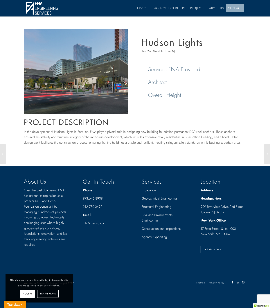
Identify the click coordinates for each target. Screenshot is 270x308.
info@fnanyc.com (94, 223)
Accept (27, 293)
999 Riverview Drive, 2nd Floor (222, 206)
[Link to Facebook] (232, 282)
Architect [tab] (158, 82)
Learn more (48, 293)
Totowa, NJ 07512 (212, 212)
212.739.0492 (92, 206)
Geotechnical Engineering (159, 198)
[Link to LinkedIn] (238, 282)
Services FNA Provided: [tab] (175, 69)
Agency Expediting (155, 237)
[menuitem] (142, 8)
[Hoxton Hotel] (267, 154)
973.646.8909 (93, 198)
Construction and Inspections (161, 228)
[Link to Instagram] (243, 282)
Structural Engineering (156, 206)
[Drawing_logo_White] (42, 8)
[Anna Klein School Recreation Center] (3, 154)
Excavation (149, 190)
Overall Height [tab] (164, 95)
